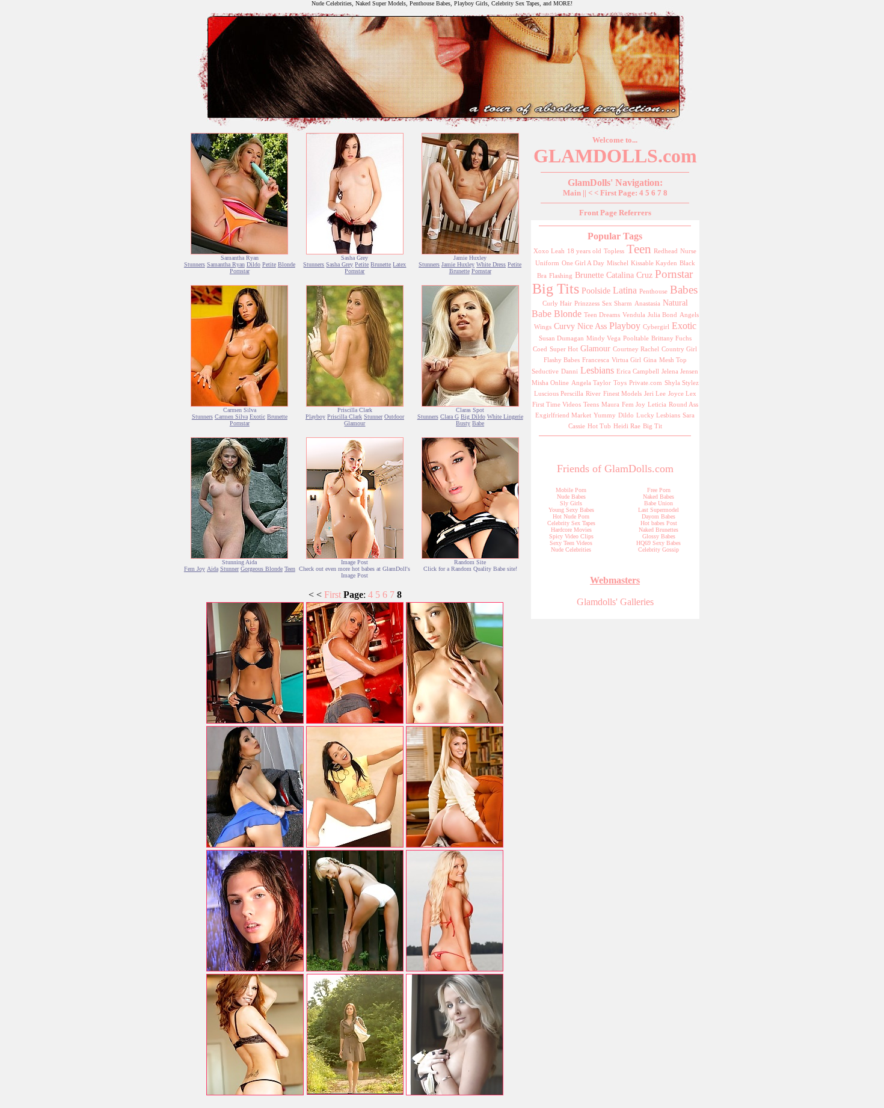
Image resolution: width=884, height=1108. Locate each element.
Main (572, 192)
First (332, 594)
